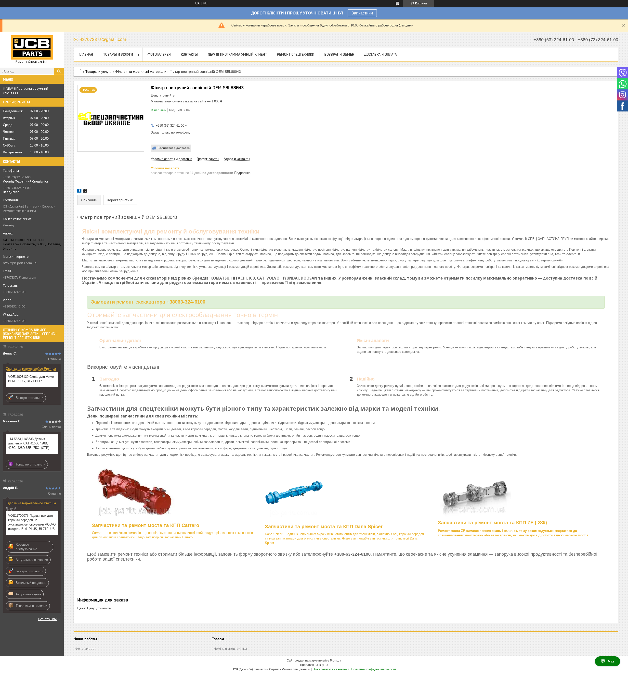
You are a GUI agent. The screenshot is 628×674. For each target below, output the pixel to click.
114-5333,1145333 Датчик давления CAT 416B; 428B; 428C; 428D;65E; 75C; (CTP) (28, 443)
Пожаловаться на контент (331, 669)
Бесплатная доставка (173, 148)
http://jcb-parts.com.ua (20, 263)
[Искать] (59, 71)
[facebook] (79, 191)
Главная (86, 54)
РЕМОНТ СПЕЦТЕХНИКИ (295, 54)
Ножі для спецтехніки (230, 648)
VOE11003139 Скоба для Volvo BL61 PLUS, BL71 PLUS (31, 379)
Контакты (189, 54)
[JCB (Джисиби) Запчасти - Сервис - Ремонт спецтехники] (32, 47)
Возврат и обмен (339, 54)
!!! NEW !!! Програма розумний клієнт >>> (25, 90)
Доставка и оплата (380, 54)
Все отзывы (47, 619)
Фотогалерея (159, 54)
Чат (611, 661)
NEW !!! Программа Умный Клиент (237, 54)
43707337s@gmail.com (19, 277)
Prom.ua (335, 660)
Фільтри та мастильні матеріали (140, 72)
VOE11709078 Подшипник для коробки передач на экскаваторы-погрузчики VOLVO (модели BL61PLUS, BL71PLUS (32, 522)
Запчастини (362, 13)
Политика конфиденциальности (373, 669)
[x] (85, 191)
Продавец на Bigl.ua (314, 665)
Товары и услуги (118, 54)
